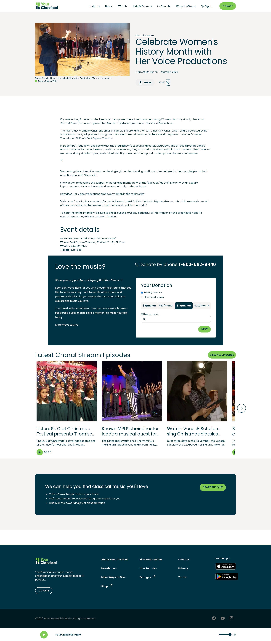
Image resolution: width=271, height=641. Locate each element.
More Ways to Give (66, 325)
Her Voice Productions (103, 216)
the (124, 213)
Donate (228, 6)
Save (161, 82)
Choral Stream (145, 35)
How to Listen (148, 568)
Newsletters (109, 568)
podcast (142, 213)
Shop (104, 586)
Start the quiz (213, 487)
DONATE (44, 590)
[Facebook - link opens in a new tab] (214, 618)
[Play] (44, 634)
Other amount (150, 314)
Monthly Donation (153, 292)
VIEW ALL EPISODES (222, 355)
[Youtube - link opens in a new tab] (222, 618)
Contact (183, 559)
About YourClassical (114, 559)
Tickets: (65, 250)
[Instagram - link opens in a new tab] (231, 618)
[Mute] (234, 635)
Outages (145, 577)
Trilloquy (132, 213)
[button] (67, 408)
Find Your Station (151, 559)
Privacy (183, 568)
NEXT (204, 329)
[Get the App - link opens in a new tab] (225, 567)
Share (147, 82)
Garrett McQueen (147, 72)
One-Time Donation (154, 296)
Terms (182, 577)
